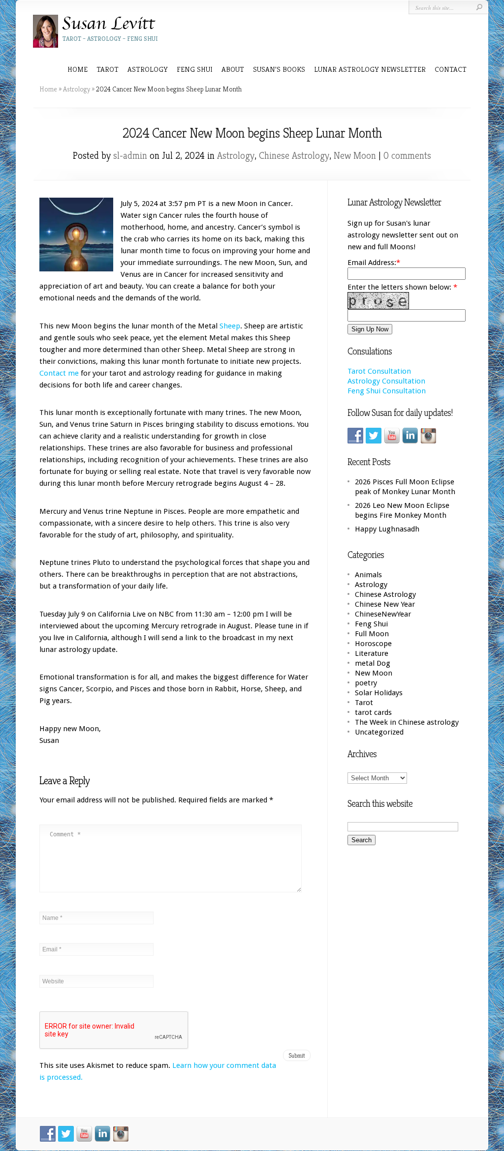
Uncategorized (379, 732)
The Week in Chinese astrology (407, 722)
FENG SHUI (195, 69)
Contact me (59, 373)
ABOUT (232, 69)
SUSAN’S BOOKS (279, 69)
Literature (371, 653)
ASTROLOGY (147, 69)
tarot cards (373, 712)
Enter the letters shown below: (402, 287)
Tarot (364, 702)
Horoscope (373, 643)
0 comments (407, 155)
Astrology (76, 89)
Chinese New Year (385, 604)
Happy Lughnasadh (387, 529)
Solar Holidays (379, 692)
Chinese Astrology (294, 155)
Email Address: (371, 262)
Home (77, 69)
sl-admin (130, 155)
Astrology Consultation (386, 381)
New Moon (355, 155)
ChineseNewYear (383, 614)
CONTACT (451, 69)
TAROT (107, 69)
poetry (366, 683)
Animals (368, 574)
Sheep (230, 326)
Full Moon (372, 633)
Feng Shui (371, 624)
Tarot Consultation (379, 371)
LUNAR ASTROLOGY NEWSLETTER (370, 69)
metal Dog (372, 663)
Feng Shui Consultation (386, 390)
